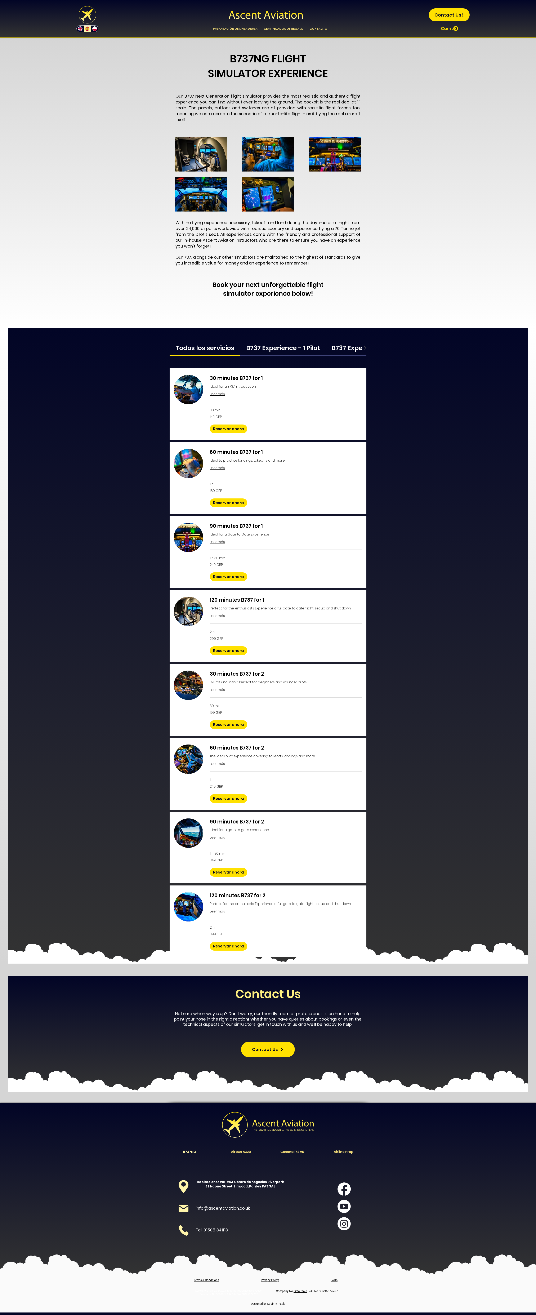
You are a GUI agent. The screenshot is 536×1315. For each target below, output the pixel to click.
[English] (80, 29)
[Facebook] (344, 1189)
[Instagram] (344, 1223)
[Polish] (94, 29)
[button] (449, 28)
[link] (204, 347)
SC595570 (300, 1291)
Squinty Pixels (276, 1303)
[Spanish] (87, 29)
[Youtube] (344, 1206)
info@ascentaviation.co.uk (223, 1208)
